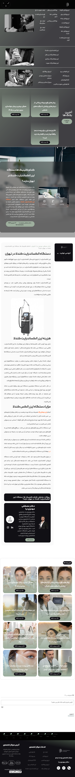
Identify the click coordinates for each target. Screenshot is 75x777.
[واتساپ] (61, 201)
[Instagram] (5, 6)
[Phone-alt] (69, 768)
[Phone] (8, 3)
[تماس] (53, 201)
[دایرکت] (44, 201)
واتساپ (62, 204)
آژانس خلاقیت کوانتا (14, 772)
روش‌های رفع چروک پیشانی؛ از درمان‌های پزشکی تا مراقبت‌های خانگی (44, 106)
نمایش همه (30, 540)
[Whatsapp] (3, 3)
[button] (58, 253)
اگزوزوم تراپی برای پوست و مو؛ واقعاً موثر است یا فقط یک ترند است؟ (45, 134)
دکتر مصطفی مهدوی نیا (44, 246)
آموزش (33, 246)
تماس (53, 204)
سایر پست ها (67, 563)
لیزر (50, 451)
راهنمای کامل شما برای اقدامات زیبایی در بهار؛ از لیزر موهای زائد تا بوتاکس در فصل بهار (20, 638)
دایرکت (44, 204)
